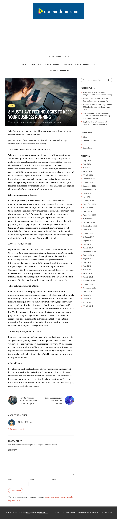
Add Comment (56, 122)
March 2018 (88, 277)
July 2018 (87, 262)
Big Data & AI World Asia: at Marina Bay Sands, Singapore (95, 123)
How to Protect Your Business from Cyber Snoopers (28, 400)
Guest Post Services (84, 513)
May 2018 (87, 269)
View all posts (17, 429)
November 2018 (89, 251)
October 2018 (88, 255)
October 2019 (88, 237)
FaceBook (64, 70)
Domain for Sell (52, 64)
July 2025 (87, 197)
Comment (12, 450)
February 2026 (89, 178)
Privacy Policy (97, 513)
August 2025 (88, 193)
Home (24, 64)
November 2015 (89, 288)
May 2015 (87, 302)
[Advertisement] (58, 38)
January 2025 (88, 200)
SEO (93, 64)
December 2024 (89, 204)
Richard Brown (32, 122)
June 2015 (87, 298)
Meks (28, 513)
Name (10, 479)
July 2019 (87, 244)
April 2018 (87, 273)
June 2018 (87, 266)
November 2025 (89, 189)
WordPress (43, 513)
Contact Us (108, 513)
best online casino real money (32, 143)
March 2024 (88, 208)
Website (55, 479)
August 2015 (88, 295)
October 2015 (88, 291)
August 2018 (88, 258)
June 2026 (87, 164)
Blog (40, 64)
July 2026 (87, 160)
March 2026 (88, 175)
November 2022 (89, 218)
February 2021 (89, 222)
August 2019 (88, 240)
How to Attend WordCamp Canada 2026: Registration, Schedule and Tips (97, 107)
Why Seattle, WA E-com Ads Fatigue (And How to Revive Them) (97, 93)
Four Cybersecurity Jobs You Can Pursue (53, 400)
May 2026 (87, 167)
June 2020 (87, 229)
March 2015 (88, 306)
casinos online (45, 189)
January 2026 (88, 182)
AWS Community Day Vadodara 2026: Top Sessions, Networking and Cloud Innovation (96, 115)
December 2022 (89, 215)
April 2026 (87, 171)
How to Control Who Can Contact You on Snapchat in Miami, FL (97, 99)
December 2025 (89, 186)
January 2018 (88, 284)
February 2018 (89, 280)
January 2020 (88, 233)
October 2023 (88, 211)
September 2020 (90, 226)
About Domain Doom (68, 513)
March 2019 (88, 248)
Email (33, 479)
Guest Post (67, 64)
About (32, 64)
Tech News (53, 70)
